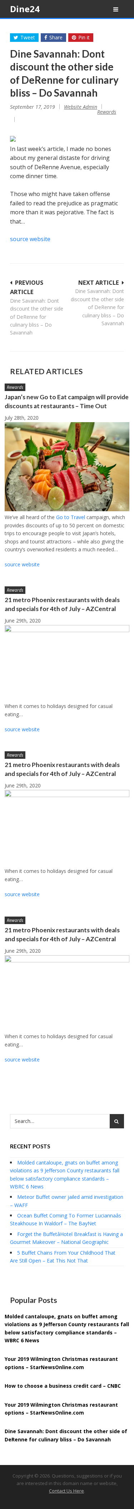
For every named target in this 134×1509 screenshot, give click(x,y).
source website (30, 239)
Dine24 (25, 9)
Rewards (106, 111)
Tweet (27, 37)
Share (56, 37)
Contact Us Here (66, 1491)
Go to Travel (70, 517)
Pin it (84, 37)
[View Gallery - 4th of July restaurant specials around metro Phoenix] (67, 630)
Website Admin (80, 106)
